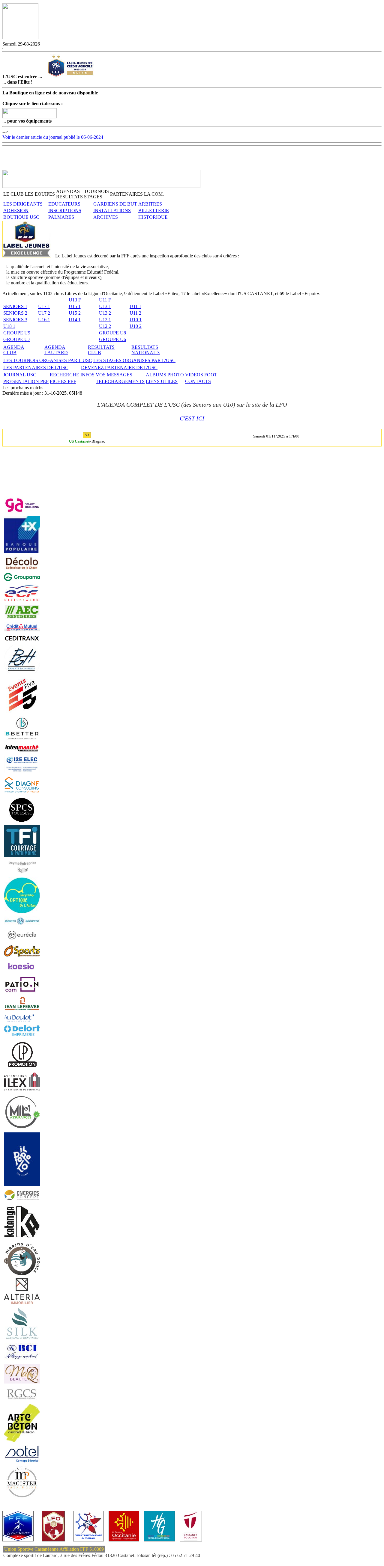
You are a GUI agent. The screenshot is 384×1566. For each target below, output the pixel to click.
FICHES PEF (63, 381)
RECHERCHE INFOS (72, 374)
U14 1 (75, 319)
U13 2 (105, 313)
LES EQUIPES (40, 194)
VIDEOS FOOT (201, 374)
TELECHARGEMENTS (120, 381)
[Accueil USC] (20, 37)
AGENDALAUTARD (56, 350)
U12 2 (105, 326)
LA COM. (154, 194)
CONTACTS (198, 381)
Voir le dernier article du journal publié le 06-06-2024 (52, 137)
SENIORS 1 (15, 306)
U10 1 (136, 319)
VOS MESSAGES (114, 374)
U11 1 (135, 306)
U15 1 (75, 306)
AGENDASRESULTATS (69, 194)
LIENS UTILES (162, 381)
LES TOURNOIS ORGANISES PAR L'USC (47, 360)
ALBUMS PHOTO (165, 374)
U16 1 (44, 319)
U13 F (75, 299)
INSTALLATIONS (112, 210)
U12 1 (105, 319)
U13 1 (105, 306)
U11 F (105, 299)
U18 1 (9, 326)
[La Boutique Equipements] (29, 116)
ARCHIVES (105, 217)
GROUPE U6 (112, 339)
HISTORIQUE (153, 217)
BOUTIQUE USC (21, 217)
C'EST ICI (192, 418)
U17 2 (44, 313)
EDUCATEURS (64, 203)
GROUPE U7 (16, 339)
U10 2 (136, 326)
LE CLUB (13, 194)
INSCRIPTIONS (64, 210)
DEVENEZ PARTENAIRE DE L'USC (119, 367)
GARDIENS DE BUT (115, 203)
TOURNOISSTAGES (96, 194)
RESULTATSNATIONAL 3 (145, 350)
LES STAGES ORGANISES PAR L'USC (134, 360)
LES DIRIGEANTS (23, 203)
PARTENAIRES (126, 194)
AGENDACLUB (13, 350)
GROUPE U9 (16, 332)
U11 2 (135, 313)
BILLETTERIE (153, 210)
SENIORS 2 (15, 313)
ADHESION (15, 210)
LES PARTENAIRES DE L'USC (35, 367)
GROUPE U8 (112, 332)
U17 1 (44, 306)
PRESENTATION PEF (26, 381)
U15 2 (75, 313)
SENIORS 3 (15, 319)
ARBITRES (150, 203)
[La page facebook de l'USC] (2, 47)
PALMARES (61, 217)
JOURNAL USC (19, 374)
